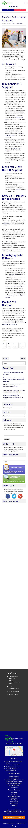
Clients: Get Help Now (20, 9)
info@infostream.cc (14, 688)
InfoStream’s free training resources (11, 251)
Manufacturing (14, 801)
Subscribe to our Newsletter (15, 817)
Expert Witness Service (14, 785)
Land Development (14, 800)
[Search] (23, 363)
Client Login (19, 813)
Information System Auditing (14, 783)
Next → (23, 358)
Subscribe (6, 439)
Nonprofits (14, 805)
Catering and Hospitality (14, 796)
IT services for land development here (14, 286)
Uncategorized (19, 23)
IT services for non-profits (14, 274)
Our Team (22, 811)
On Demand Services (14, 778)
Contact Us (8, 9)
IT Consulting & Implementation (14, 781)
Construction (14, 798)
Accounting (14, 792)
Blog (7, 813)
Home (8, 810)
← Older (5, 358)
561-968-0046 (14, 7)
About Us (16, 811)
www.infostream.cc (14, 694)
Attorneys (14, 794)
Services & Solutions (16, 810)
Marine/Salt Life (14, 803)
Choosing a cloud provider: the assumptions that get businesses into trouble (13, 397)
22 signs (18, 189)
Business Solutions (9, 811)
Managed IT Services (14, 776)
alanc (14, 23)
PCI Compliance (14, 787)
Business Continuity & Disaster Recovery (14, 780)
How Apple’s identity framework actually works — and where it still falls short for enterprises (13, 379)
